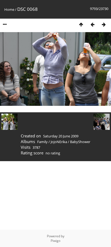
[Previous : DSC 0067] (92, 24)
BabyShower (80, 141)
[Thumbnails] (81, 24)
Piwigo (55, 240)
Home (9, 9)
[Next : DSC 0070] (103, 24)
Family (42, 141)
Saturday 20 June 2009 (60, 136)
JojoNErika (59, 141)
